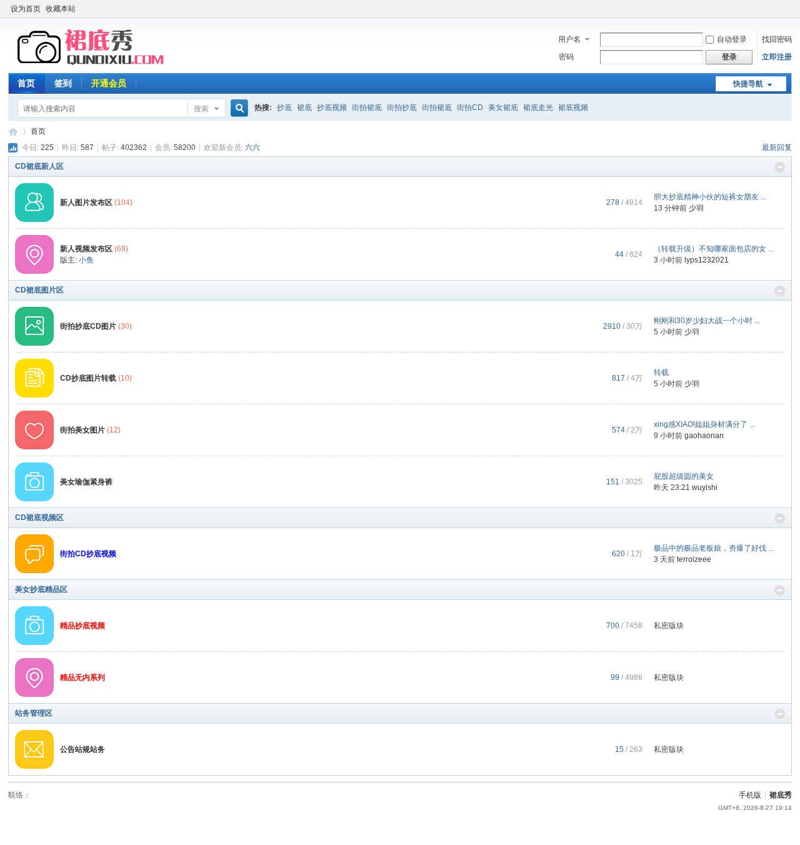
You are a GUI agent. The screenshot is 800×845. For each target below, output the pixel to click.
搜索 (201, 108)
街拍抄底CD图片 (88, 326)
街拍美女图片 (82, 430)
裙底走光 (538, 107)
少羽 (696, 208)
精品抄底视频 (82, 625)
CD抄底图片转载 (88, 378)
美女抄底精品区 (41, 589)
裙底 (304, 107)
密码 (566, 56)
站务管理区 (33, 713)
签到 (63, 83)
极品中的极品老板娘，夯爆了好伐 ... (714, 548)
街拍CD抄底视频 (88, 553)
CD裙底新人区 (39, 166)
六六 (252, 147)
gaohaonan (704, 435)
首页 (26, 83)
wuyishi (705, 487)
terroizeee (694, 559)
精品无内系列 (82, 677)
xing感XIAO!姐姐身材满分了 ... (704, 424)
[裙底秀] (92, 65)
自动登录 (732, 39)
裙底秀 (13, 131)
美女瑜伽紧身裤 (86, 482)
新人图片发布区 (86, 202)
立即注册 (777, 56)
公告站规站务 (82, 749)
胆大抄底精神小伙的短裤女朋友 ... (710, 196)
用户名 (569, 39)
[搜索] (237, 108)
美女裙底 (503, 107)
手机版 (750, 795)
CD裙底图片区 (39, 290)
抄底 (284, 107)
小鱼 (86, 260)
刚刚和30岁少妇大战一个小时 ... (707, 320)
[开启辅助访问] (789, 8)
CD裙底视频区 (39, 517)
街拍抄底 (402, 107)
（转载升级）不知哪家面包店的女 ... (714, 248)
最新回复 (777, 147)
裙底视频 (573, 107)
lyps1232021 (706, 260)
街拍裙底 (367, 107)
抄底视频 (332, 107)
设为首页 (26, 8)
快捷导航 (748, 83)
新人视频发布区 (86, 248)
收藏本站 (61, 8)
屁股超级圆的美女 (684, 476)
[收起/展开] (779, 167)
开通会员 (108, 83)
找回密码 (777, 39)
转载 (661, 372)
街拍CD (470, 107)
